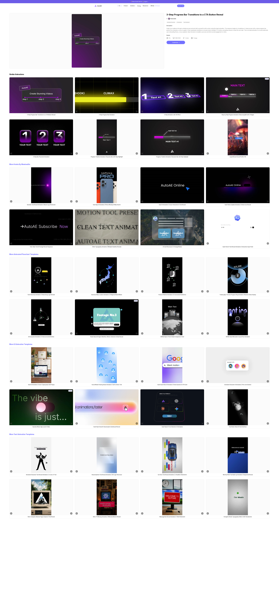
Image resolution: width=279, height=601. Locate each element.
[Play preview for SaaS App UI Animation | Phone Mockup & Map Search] (77, 201)
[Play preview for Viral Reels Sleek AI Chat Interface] (208, 423)
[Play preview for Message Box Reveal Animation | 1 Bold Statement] (142, 513)
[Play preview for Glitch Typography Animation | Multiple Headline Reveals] (77, 243)
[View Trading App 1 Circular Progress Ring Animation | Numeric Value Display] (238, 275)
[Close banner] (277, 1)
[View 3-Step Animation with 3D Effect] (172, 95)
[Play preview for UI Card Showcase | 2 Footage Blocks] (142, 243)
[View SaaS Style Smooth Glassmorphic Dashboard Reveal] (107, 407)
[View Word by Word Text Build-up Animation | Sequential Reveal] (238, 455)
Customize (175, 42)
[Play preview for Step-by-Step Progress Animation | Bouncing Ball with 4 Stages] (208, 111)
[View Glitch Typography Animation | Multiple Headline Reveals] (107, 227)
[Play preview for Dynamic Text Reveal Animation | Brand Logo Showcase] (11, 201)
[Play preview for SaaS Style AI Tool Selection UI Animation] (142, 423)
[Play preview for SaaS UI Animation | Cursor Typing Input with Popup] (11, 381)
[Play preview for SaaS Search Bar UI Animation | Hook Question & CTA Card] (142, 381)
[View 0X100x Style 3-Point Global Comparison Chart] (172, 317)
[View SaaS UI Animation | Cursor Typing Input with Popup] (41, 365)
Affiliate (155, 5)
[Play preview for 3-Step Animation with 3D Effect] (142, 111)
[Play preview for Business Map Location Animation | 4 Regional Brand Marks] (77, 291)
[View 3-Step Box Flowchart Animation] (41, 137)
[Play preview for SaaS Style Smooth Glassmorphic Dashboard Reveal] (77, 423)
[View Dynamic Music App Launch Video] (41, 407)
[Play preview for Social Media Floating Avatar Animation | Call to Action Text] (77, 381)
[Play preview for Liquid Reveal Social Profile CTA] (208, 153)
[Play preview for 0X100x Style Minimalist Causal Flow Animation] (208, 333)
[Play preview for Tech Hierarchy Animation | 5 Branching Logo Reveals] (11, 291)
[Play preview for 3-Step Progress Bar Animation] (77, 111)
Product (126, 5)
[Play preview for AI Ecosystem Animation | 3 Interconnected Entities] (11, 333)
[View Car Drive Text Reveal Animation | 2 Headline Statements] (172, 455)
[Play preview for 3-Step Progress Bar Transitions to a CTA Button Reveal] (11, 111)
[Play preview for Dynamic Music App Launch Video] (11, 423)
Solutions (132, 5)
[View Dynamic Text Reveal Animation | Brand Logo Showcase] (41, 185)
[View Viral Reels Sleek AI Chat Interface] (238, 407)
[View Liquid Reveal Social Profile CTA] (238, 137)
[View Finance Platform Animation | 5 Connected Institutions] (172, 275)
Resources (146, 5)
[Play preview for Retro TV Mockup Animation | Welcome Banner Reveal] (77, 513)
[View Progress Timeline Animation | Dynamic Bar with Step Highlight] (107, 137)
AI (120, 5)
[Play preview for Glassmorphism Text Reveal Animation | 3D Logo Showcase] (77, 471)
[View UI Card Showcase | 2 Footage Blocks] (172, 227)
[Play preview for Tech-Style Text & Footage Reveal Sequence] (11, 243)
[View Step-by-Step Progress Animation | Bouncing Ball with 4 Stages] (238, 95)
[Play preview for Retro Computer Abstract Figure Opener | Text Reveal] (11, 513)
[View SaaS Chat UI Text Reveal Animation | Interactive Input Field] (238, 227)
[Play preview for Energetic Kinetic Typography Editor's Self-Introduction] (208, 513)
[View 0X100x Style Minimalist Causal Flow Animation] (238, 317)
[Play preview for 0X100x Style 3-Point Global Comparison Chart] (142, 333)
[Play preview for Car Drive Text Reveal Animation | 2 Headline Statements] (142, 471)
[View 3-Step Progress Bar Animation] (107, 95)
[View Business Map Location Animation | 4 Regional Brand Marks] (107, 275)
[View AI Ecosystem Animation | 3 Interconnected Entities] (41, 317)
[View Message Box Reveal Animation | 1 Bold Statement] (172, 497)
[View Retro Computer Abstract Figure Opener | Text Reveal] (41, 497)
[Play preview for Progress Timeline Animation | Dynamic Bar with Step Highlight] (77, 153)
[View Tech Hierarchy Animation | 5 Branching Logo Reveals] (41, 275)
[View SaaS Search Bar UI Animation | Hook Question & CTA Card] (172, 365)
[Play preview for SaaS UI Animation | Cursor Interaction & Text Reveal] (142, 201)
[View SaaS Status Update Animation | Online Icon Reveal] (238, 185)
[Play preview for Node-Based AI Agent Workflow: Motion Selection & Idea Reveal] (77, 333)
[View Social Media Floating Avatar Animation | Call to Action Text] (107, 365)
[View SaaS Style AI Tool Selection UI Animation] (172, 407)
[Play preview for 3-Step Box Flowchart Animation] (11, 153)
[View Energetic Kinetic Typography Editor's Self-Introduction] (238, 497)
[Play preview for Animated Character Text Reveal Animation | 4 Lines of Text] (11, 471)
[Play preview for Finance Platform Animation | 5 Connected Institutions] (142, 291)
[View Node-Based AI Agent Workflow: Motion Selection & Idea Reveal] (107, 317)
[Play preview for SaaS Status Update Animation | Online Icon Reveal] (208, 201)
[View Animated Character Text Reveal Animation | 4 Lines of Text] (41, 455)
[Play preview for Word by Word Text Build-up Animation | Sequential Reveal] (208, 471)
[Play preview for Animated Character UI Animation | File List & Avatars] (208, 381)
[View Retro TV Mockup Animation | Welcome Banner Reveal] (107, 497)
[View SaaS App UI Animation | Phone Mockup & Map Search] (107, 185)
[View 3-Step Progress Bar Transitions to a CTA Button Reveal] (41, 95)
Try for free (181, 5)
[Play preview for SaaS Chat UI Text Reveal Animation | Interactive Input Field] (208, 243)
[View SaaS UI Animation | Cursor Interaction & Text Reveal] (172, 185)
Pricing (139, 5)
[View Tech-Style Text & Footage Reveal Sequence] (41, 227)
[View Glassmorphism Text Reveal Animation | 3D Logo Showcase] (107, 455)
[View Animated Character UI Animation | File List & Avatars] (238, 365)
